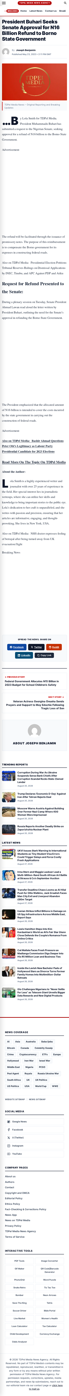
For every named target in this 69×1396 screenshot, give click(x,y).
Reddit (55, 647)
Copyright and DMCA (17, 1192)
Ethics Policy (12, 1203)
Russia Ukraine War (48, 1073)
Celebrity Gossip (44, 1048)
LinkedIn (25, 655)
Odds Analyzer (19, 1341)
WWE (55, 1086)
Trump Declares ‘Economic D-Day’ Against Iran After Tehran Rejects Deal (41, 795)
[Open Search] (65, 3)
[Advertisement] (34, 169)
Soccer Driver (19, 1310)
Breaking (13, 11)
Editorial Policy (13, 1198)
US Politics (13, 1086)
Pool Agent (13, 1073)
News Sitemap (37, 1099)
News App (11, 1214)
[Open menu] (3, 3)
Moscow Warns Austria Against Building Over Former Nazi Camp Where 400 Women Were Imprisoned (40, 811)
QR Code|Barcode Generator (50, 1270)
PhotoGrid (19, 1280)
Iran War (28, 1060)
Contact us (51, 11)
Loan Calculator (19, 1326)
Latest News (35, 11)
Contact (9, 1187)
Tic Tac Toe (49, 1287)
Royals (28, 1073)
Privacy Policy (13, 1225)
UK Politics (41, 1080)
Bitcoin (11, 1048)
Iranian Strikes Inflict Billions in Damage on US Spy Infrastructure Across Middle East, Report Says (41, 914)
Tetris (49, 1303)
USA (27, 1086)
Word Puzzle (49, 1280)
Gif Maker (19, 1268)
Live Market (19, 1318)
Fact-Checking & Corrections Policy (25, 1209)
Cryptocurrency (28, 1054)
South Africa (14, 1080)
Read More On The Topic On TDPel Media (34, 461)
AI (8, 1041)
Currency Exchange (50, 1334)
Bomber (19, 1295)
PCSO (42, 1067)
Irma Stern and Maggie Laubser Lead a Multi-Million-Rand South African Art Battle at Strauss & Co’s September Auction (42, 875)
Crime (10, 1054)
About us (10, 1176)
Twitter (38, 647)
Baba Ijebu (47, 1041)
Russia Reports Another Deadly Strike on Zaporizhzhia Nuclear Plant (40, 828)
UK (28, 1080)
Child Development (19, 1334)
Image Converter (49, 1261)
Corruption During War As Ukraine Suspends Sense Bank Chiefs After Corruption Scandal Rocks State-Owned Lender (40, 777)
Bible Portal (49, 1310)
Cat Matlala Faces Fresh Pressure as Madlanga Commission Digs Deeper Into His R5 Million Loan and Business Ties (40, 953)
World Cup (40, 1086)
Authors (9, 1181)
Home (23, 11)
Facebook (18, 647)
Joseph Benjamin (26, 50)
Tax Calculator (49, 1326)
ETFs (45, 1054)
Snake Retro (19, 1287)
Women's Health (49, 1318)
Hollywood (13, 1060)
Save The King (19, 1303)
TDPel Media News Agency (34, 3)
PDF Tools (19, 1261)
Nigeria (29, 1067)
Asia (17, 1041)
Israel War (44, 1060)
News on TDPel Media (17, 1220)
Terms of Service (14, 1236)
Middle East (13, 1067)
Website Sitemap (15, 1099)
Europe (57, 1054)
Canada (25, 1048)
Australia (31, 1041)
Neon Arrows (49, 1295)
